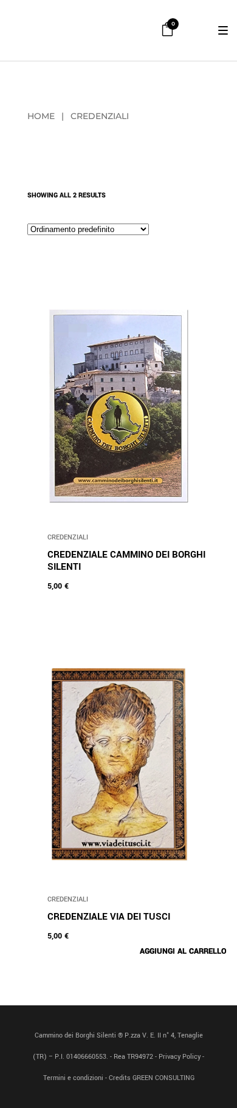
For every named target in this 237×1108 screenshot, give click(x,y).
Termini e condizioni (73, 1077)
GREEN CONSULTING (163, 1077)
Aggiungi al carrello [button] (183, 951)
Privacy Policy (180, 1056)
